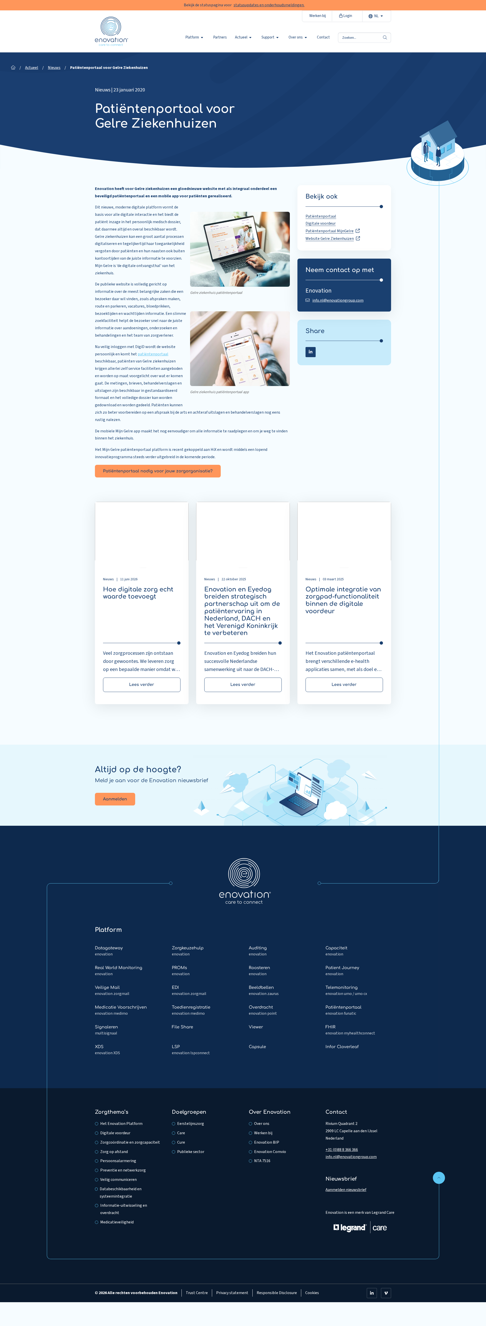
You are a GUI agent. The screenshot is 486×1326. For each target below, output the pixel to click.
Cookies (312, 1293)
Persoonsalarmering (118, 1161)
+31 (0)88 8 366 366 (342, 1149)
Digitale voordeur (321, 223)
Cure (181, 1142)
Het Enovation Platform (121, 1123)
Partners (220, 37)
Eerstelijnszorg (190, 1123)
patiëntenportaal (153, 354)
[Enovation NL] (245, 880)
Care (181, 1133)
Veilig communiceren (118, 1179)
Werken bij (317, 15)
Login (347, 15)
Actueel (241, 37)
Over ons (296, 37)
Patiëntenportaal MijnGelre (330, 231)
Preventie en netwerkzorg (123, 1170)
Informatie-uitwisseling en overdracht (123, 1209)
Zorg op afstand (114, 1152)
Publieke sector (190, 1152)
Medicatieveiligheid (117, 1222)
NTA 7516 (262, 1161)
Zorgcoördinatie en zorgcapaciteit (130, 1142)
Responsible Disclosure (277, 1293)
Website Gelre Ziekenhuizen (330, 238)
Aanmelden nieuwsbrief (346, 1190)
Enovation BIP (266, 1142)
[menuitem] (195, 37)
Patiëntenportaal (321, 216)
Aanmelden (115, 799)
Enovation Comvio (270, 1152)
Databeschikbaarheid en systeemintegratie (120, 1192)
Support (267, 37)
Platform (192, 37)
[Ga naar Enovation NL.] (13, 67)
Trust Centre (197, 1293)
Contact (323, 37)
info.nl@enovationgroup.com (337, 300)
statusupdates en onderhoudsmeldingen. (269, 5)
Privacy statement (232, 1293)
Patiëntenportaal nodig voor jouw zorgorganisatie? (158, 471)
